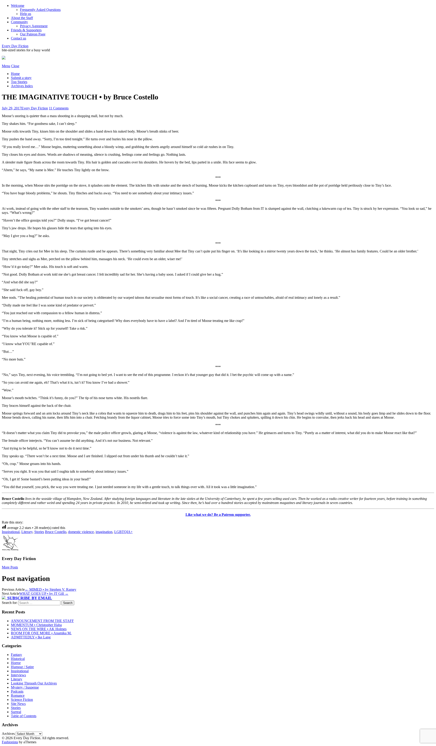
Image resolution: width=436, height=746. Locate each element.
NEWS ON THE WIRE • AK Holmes (39, 629)
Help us (25, 14)
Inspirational (11, 532)
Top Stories (19, 82)
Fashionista (10, 742)
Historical (18, 659)
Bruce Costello (55, 532)
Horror (16, 663)
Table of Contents (23, 716)
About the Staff (22, 18)
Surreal (16, 712)
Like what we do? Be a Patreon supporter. (218, 514)
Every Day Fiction (15, 46)
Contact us (18, 38)
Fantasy (16, 655)
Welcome (17, 5)
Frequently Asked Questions (40, 10)
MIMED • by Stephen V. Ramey (50, 589)
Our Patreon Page (32, 34)
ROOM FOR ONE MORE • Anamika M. (41, 633)
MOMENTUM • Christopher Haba (36, 625)
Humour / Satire (22, 667)
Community (19, 22)
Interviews (18, 675)
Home (15, 74)
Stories (39, 532)
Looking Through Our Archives (34, 683)
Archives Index (22, 86)
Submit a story (21, 78)
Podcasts (17, 691)
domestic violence (81, 532)
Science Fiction (22, 700)
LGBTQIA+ (123, 532)
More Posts (10, 567)
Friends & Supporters (26, 30)
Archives (8, 734)
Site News (18, 704)
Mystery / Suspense (25, 687)
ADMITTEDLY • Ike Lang (31, 637)
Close (15, 66)
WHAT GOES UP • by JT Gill (43, 593)
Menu (6, 66)
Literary (26, 532)
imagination (104, 532)
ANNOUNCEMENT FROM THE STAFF (42, 621)
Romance (18, 695)
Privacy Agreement (33, 26)
